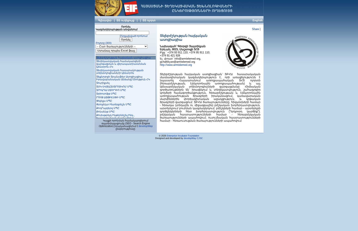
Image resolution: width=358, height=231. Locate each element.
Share (255, 29)
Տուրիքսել (103, 82)
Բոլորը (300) (103, 43)
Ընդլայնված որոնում (134, 36)
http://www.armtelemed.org (176, 64)
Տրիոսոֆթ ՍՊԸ (106, 93)
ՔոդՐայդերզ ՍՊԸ (107, 108)
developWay (146, 126)
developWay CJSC (193, 138)
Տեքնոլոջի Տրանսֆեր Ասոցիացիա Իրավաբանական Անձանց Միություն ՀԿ (123, 78)
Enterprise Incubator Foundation (183, 135)
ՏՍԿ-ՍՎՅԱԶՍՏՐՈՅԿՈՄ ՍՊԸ (114, 86)
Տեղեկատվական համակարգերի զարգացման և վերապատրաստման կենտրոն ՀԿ (121, 64)
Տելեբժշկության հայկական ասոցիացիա (123, 57)
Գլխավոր (104, 20)
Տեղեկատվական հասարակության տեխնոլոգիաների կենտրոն (120, 71)
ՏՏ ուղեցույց (125, 20)
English (257, 20)
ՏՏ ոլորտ (149, 20)
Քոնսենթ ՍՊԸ (105, 111)
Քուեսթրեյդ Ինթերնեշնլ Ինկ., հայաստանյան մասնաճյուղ (115, 116)
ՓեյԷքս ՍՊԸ (104, 100)
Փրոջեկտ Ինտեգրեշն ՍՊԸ (113, 104)
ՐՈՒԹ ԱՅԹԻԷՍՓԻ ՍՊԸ (110, 97)
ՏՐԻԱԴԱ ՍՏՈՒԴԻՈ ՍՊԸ (111, 90)
